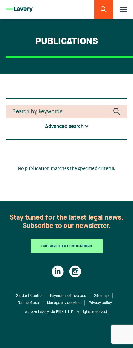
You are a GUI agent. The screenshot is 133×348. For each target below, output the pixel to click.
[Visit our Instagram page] (75, 271)
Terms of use (28, 303)
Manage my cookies (63, 303)
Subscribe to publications (66, 246)
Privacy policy (100, 303)
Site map (101, 296)
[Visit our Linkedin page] (58, 271)
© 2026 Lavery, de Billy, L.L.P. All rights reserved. (66, 312)
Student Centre (29, 296)
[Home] (19, 9)
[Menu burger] (123, 9)
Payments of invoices (68, 296)
